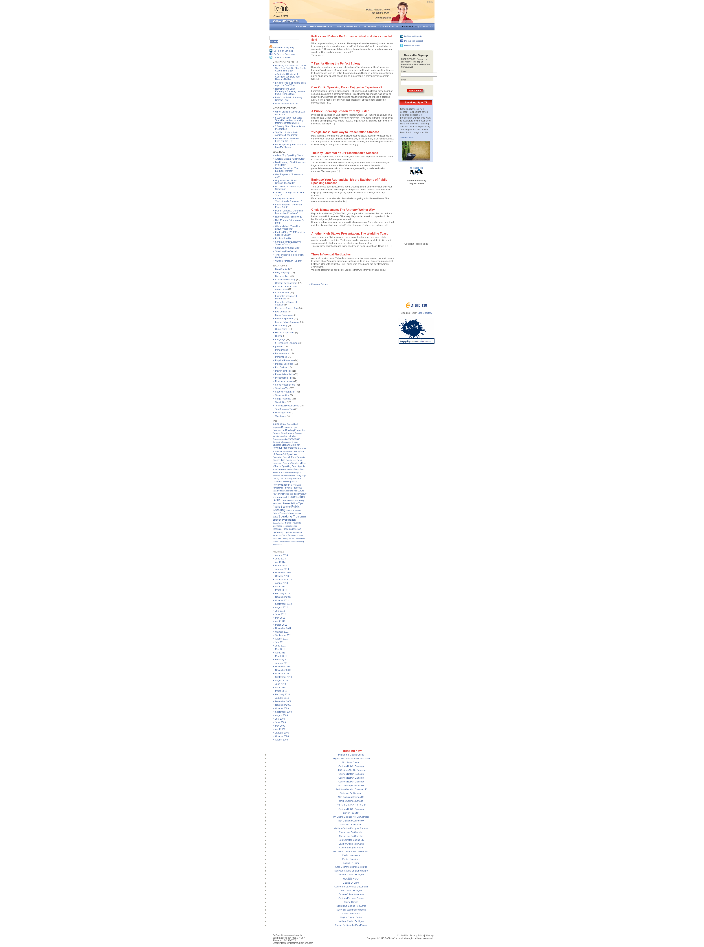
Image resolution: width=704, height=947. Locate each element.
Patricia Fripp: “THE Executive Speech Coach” (290, 233)
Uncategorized (282, 412)
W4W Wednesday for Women (286, 538)
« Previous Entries (318, 284)
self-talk (298, 513)
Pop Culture (281, 367)
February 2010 (282, 694)
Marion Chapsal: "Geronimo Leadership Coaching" (289, 212)
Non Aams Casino (351, 762)
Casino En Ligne (351, 863)
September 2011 (283, 635)
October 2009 (282, 708)
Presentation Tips (284, 378)
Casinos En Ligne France (351, 898)
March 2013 (281, 590)
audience (277, 424)
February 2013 (282, 593)
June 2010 (280, 684)
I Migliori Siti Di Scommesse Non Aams (351, 758)
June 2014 (280, 558)
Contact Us (402, 935)
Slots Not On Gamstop (351, 793)
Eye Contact (281, 311)
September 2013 (283, 579)
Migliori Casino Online (351, 917)
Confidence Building (285, 279)
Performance (281, 350)
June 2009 (280, 722)
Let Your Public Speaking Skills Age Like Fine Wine (290, 84)
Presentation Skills (284, 374)
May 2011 (280, 649)
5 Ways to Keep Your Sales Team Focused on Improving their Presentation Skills (289, 120)
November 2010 (283, 670)
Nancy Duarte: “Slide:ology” (289, 216)
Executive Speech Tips (286, 308)
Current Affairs (282, 292)
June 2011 (280, 645)
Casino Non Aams (351, 855)
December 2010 (283, 666)
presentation (279, 497)
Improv (298, 472)
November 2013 (283, 572)
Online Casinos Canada (351, 801)
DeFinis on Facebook (284, 54)
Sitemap (429, 935)
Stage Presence (283, 398)
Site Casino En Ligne (351, 890)
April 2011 (280, 652)
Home (430, 2)
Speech (303, 517)
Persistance (281, 357)
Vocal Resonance (290, 535)
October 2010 (282, 673)
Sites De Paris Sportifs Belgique (351, 867)
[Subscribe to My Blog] (271, 47)
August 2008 (281, 739)
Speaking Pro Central (286, 251)
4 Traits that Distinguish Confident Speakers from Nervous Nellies (287, 77)
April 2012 (280, 621)
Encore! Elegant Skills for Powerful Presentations (286, 446)
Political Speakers (284, 364)
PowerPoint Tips (283, 371)
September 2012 (283, 604)
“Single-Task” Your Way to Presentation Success (345, 132)
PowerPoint (278, 494)
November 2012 (283, 597)
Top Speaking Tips (284, 409)
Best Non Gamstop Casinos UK (351, 789)
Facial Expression (284, 315)
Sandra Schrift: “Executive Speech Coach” (288, 243)
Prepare (302, 493)
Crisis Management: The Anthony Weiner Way (343, 209)
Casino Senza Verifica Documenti (351, 886)
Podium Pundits (283, 238)
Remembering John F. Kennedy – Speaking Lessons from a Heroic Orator (290, 91)
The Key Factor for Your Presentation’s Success (344, 152)
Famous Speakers (284, 318)
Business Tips (282, 276)
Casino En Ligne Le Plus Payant (351, 925)
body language (282, 272)
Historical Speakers (285, 332)
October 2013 (282, 576)
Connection (300, 430)
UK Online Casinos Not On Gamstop (351, 817)
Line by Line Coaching (282, 479)
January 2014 (282, 569)
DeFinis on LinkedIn (284, 51)
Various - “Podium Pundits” (288, 261)
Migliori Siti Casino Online (351, 754)
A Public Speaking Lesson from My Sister (340, 111)
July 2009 (280, 719)
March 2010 (281, 691)
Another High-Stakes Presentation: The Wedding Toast (349, 233)
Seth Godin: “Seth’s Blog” (287, 248)
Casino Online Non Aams (351, 844)
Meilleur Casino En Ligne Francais (351, 828)
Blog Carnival (282, 269)
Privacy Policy (417, 935)
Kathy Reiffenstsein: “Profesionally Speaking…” (288, 199)
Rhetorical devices (284, 381)
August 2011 (281, 639)
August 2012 (281, 607)
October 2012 (282, 600)
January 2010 (282, 698)
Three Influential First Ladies (331, 254)
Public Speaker (282, 506)
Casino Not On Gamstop (351, 832)
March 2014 (281, 565)
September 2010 (283, 677)
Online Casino (351, 902)
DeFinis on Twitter (282, 57)
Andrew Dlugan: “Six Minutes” (290, 159)
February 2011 (282, 659)
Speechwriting (282, 395)
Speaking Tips (282, 388)
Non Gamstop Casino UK (351, 840)
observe (286, 482)
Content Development (286, 283)
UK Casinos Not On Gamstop (351, 770)
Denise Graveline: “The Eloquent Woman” (286, 169)
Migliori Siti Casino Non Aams (351, 906)
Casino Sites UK (351, 813)
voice (301, 535)
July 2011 (280, 642)
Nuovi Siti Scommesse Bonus (351, 910)
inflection (276, 476)
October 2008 (282, 736)
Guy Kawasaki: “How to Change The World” (286, 181)
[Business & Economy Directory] (416, 307)
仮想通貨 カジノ (351, 878)
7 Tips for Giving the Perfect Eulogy (335, 63)
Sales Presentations (285, 385)
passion (279, 346)
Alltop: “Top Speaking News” (289, 155)
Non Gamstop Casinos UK (351, 785)
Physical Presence (284, 360)
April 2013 (280, 586)
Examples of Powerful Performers (286, 297)
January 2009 (282, 733)
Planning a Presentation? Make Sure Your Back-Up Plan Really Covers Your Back (291, 68)
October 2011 (282, 632)
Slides (275, 517)
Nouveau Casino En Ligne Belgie (351, 870)
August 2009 (281, 715)
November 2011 (283, 628)
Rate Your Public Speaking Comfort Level (288, 98)
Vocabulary (280, 416)
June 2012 (280, 614)
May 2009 (280, 726)
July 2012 (280, 611)
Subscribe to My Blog (283, 47)
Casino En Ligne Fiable (351, 847)
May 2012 (280, 618)
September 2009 (283, 712)
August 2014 (281, 555)
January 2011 (282, 663)
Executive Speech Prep (284, 457)
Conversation (279, 439)
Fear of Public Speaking (287, 322)
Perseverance (282, 353)
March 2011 (281, 656)
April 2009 (280, 729)
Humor (278, 336)
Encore (295, 442)
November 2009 (283, 705)
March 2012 (281, 625)
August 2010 (281, 680)
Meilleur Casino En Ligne (351, 874)
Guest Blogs (281, 329)
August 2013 (281, 583)
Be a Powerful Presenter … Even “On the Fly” (288, 139)
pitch (275, 491)
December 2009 (283, 701)
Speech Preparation (285, 391)
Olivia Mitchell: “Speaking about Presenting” (287, 227)
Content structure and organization (286, 287)
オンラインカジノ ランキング (351, 805)
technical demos (290, 526)
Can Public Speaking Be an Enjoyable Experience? (346, 87)
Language (280, 339)
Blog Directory (425, 313)
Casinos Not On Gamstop (351, 766)
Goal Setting (281, 325)
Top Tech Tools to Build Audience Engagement (286, 133)
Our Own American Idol (286, 103)
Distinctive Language (288, 343)
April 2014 (280, 562)
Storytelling (280, 402)
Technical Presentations (287, 405)
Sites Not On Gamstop (351, 824)
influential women (288, 476)
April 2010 (280, 687)
